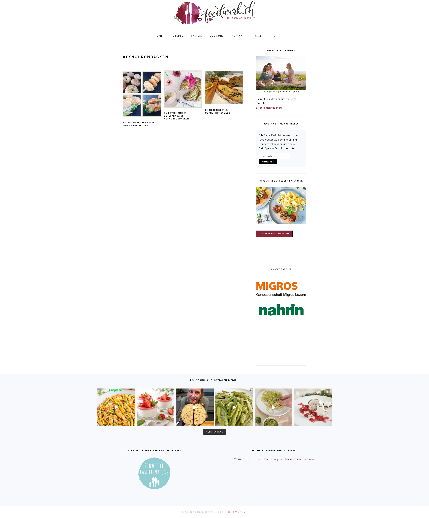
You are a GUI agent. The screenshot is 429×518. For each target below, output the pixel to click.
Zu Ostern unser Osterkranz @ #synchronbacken (176, 116)
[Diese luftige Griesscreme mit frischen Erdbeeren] (155, 407)
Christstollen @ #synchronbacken (217, 111)
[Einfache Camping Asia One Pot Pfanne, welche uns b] (116, 407)
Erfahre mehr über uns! (269, 107)
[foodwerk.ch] (214, 25)
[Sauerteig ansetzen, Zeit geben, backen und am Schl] (195, 407)
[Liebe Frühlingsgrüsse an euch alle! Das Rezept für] (234, 407)
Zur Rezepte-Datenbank (274, 233)
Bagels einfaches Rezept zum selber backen (139, 124)
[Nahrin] (281, 309)
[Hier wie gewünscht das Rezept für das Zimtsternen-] (313, 407)
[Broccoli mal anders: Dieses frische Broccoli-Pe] (273, 407)
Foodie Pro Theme (237, 512)
